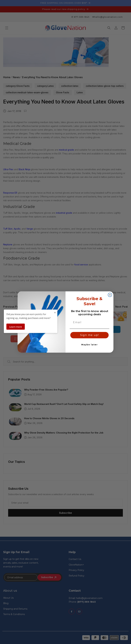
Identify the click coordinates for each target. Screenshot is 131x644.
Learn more (15, 326)
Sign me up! (89, 335)
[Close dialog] (110, 295)
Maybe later (89, 344)
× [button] (55, 312)
